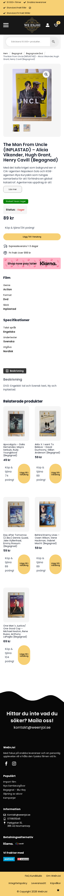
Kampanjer (9, 798)
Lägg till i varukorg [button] (24, 473)
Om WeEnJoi (53, 875)
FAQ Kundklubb (33, 875)
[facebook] (6, 764)
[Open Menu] (6, 25)
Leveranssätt (38, 883)
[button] (46, 74)
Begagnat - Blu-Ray (14, 789)
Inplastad (9, 309)
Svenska (8, 341)
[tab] (14, 370)
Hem (5, 53)
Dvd (5, 299)
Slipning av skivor (12, 793)
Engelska (9, 331)
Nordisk (8, 351)
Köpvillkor (55, 883)
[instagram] (14, 764)
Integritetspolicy (18, 883)
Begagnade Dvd (34, 53)
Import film (9, 781)
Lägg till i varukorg (32, 236)
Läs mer (13, 189)
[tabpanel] (32, 384)
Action (7, 289)
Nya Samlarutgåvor (14, 785)
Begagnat (17, 53)
